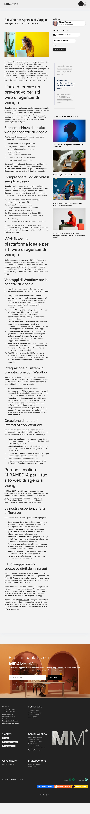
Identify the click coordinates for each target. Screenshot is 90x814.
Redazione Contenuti (34, 764)
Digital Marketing (33, 711)
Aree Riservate (32, 744)
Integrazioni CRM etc (34, 746)
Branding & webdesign (35, 713)
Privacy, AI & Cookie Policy (10, 721)
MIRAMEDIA (24, 600)
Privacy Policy (47, 683)
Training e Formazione (34, 750)
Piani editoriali (32, 766)
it (85, 2)
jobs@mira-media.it (8, 764)
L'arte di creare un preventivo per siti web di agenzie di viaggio (64, 70)
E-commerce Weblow (34, 742)
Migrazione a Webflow (35, 737)
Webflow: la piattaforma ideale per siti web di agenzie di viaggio (66, 84)
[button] (45, 795)
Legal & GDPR (32, 717)
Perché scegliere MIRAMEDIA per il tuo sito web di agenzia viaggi (65, 98)
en (85, 5)
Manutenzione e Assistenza (36, 748)
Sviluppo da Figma (33, 740)
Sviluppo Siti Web (33, 715)
